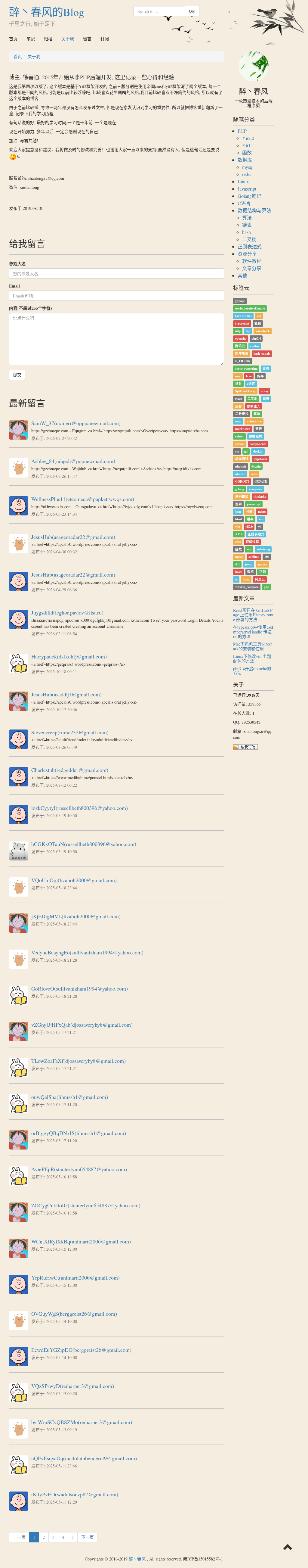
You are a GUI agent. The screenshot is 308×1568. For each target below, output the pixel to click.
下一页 (87, 1537)
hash (246, 232)
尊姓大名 (17, 264)
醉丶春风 (137, 1559)
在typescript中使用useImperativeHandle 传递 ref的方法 (253, 631)
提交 (17, 375)
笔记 (30, 39)
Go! (192, 11)
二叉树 (249, 239)
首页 (13, 39)
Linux (243, 181)
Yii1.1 (248, 145)
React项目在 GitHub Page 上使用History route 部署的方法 (253, 614)
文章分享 (251, 268)
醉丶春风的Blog (46, 12)
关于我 (67, 39)
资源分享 (247, 253)
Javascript (247, 188)
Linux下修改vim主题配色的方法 (252, 658)
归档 (48, 39)
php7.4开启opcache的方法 (252, 671)
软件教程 (251, 261)
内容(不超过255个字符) (30, 308)
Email (14, 286)
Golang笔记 (249, 196)
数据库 (245, 160)
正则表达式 (250, 246)
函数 (247, 152)
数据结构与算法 (254, 210)
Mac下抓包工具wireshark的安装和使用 (253, 646)
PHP (242, 131)
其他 (242, 275)
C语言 (244, 203)
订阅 (104, 39)
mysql (248, 167)
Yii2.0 (248, 138)
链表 (247, 225)
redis (246, 174)
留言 (87, 39)
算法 (247, 217)
